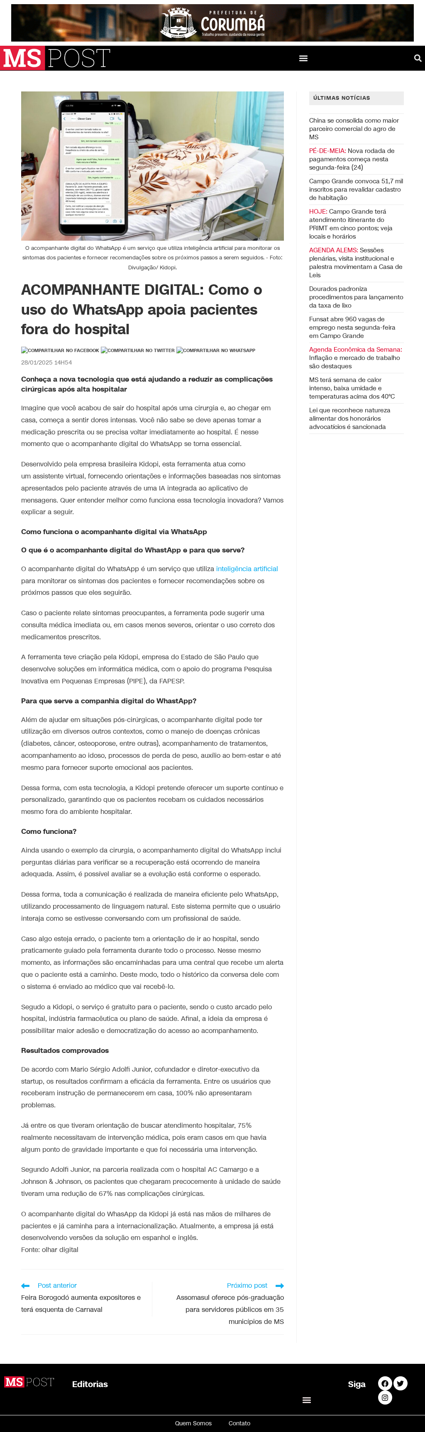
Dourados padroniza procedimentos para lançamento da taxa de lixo (356, 297)
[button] (303, 58)
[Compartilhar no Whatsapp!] (215, 351)
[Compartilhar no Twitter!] (138, 351)
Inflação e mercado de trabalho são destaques (355, 357)
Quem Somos (193, 1423)
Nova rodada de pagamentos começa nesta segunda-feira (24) (352, 159)
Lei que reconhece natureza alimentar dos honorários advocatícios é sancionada (350, 418)
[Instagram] (385, 1397)
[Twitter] (400, 1383)
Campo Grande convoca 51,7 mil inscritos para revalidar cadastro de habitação (356, 189)
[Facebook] (385, 1383)
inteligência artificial (247, 569)
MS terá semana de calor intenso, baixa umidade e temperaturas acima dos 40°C (352, 388)
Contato (239, 1423)
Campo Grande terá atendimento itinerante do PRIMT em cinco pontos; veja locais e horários (351, 224)
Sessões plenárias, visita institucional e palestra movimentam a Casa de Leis (356, 262)
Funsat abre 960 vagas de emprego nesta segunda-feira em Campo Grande (352, 327)
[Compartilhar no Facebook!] (60, 351)
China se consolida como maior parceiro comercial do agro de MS (354, 128)
